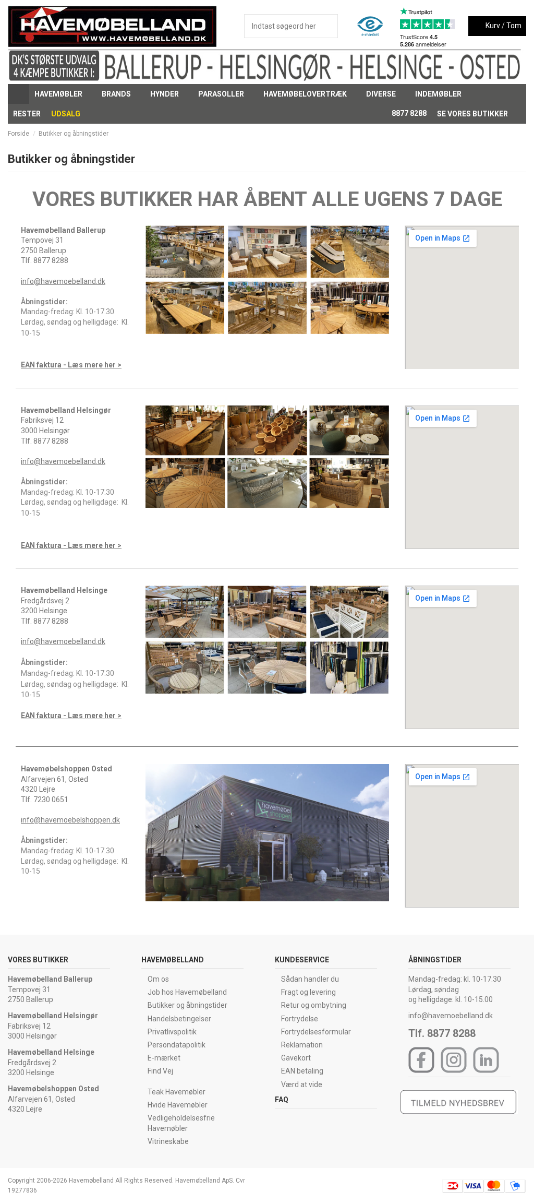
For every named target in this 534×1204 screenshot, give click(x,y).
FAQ (281, 1099)
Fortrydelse (299, 1019)
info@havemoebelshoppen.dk (70, 820)
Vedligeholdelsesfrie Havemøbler (181, 1123)
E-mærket (164, 1058)
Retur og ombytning (313, 1005)
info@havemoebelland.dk (63, 281)
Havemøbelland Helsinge (51, 1052)
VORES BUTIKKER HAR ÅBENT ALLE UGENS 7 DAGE (267, 199)
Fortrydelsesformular (316, 1032)
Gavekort (296, 1058)
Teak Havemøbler (176, 1092)
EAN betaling (302, 1071)
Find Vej (160, 1071)
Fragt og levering (308, 992)
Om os (158, 979)
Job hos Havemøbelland (187, 992)
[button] (62, 94)
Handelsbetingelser (179, 1019)
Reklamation (302, 1045)
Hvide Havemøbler (178, 1105)
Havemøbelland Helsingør (53, 1015)
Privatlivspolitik (172, 1032)
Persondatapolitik (176, 1045)
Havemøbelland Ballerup (50, 979)
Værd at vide (301, 1084)
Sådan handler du (310, 979)
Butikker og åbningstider (187, 1005)
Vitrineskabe (168, 1141)
